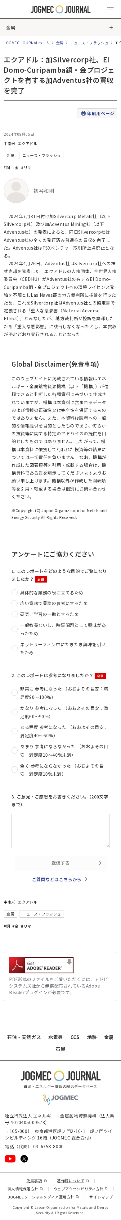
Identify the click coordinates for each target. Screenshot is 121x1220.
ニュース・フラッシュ (89, 42)
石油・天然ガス (24, 1037)
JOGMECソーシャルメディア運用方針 (43, 1196)
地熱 (92, 1037)
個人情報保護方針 (25, 1188)
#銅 (7, 167)
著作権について (73, 1180)
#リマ (26, 167)
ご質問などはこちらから (57, 879)
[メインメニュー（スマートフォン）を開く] (110, 9)
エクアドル (28, 143)
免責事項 (36, 1180)
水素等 (55, 1037)
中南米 (10, 143)
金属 (10, 27)
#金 (15, 167)
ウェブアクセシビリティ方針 (81, 1188)
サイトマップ (101, 1196)
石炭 (60, 1049)
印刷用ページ (100, 113)
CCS (75, 1037)
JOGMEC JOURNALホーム (27, 42)
